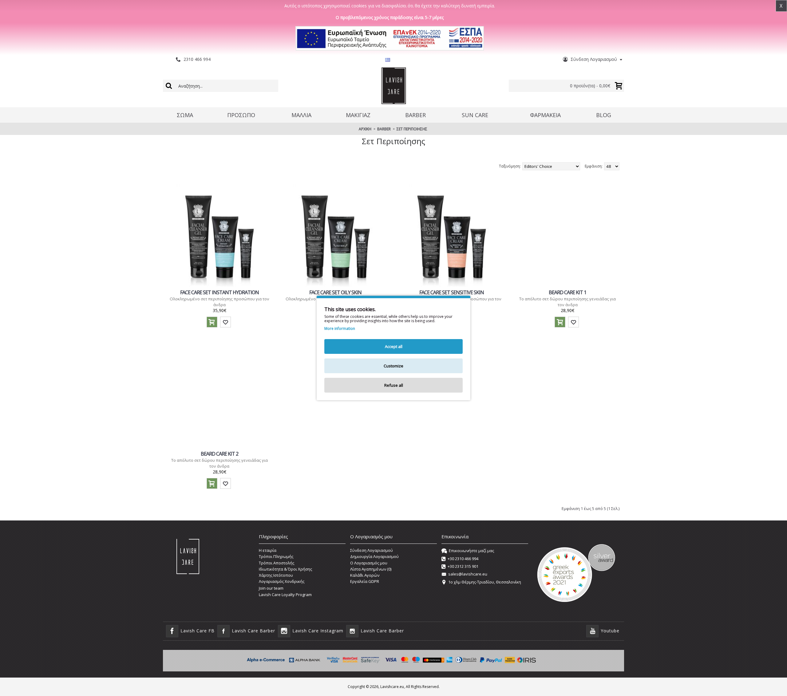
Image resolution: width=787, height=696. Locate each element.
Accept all (393, 346)
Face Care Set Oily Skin (335, 292)
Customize (393, 366)
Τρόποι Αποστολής (276, 563)
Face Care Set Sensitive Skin (451, 292)
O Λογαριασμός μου (368, 563)
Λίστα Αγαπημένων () (370, 569)
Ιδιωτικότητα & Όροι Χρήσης (285, 569)
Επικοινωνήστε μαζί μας (471, 550)
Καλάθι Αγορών (364, 575)
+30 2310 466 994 (463, 558)
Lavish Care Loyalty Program (285, 594)
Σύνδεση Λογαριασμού (371, 550)
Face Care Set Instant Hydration (219, 292)
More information (339, 328)
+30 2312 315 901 (463, 566)
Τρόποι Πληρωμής (276, 556)
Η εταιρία (267, 550)
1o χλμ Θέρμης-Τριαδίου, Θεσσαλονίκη (484, 582)
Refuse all (393, 385)
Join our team (271, 588)
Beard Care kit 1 (567, 292)
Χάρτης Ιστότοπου (276, 575)
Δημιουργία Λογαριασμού (374, 556)
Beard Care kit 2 (219, 453)
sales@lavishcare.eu (467, 574)
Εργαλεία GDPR (364, 581)
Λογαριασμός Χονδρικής (281, 581)
